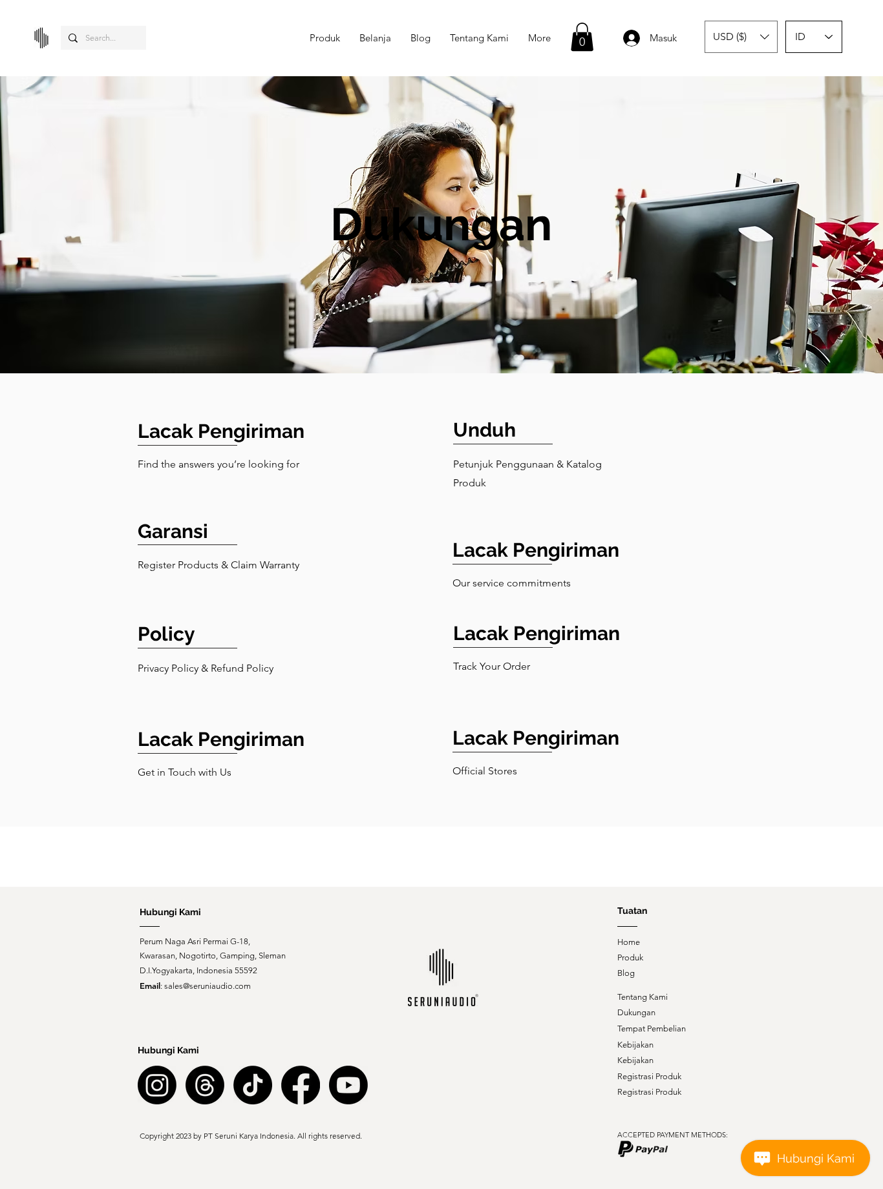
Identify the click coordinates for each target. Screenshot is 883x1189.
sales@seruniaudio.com (207, 986)
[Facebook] (300, 1085)
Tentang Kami (642, 997)
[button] (582, 37)
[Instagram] (157, 1085)
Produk (630, 957)
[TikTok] (252, 1085)
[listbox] (741, 37)
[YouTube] (348, 1085)
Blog (626, 973)
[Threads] (205, 1085)
